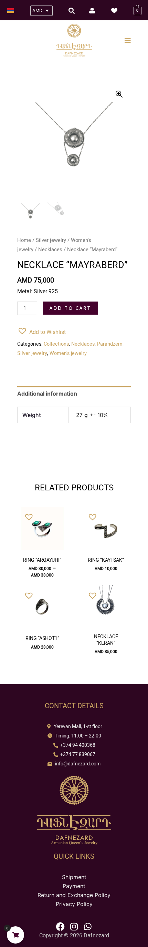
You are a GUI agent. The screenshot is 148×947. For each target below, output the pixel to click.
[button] (41, 331)
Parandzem (110, 344)
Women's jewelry (68, 353)
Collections (56, 344)
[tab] (74, 393)
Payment (74, 886)
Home (24, 240)
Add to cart (70, 308)
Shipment (74, 877)
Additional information (47, 393)
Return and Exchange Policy (74, 895)
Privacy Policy (74, 903)
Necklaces (50, 249)
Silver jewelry (51, 240)
